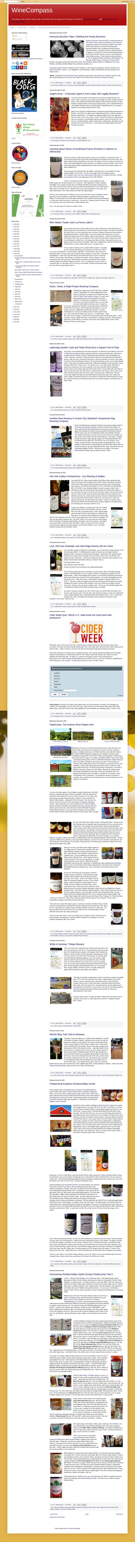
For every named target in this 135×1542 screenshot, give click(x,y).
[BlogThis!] (79, 83)
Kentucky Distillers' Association (112, 44)
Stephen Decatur (118, 444)
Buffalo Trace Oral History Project (68, 75)
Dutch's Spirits (82, 1398)
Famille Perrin (70, 232)
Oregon (56, 681)
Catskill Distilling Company (88, 1478)
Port (89, 140)
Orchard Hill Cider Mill (71, 1185)
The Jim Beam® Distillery (96, 58)
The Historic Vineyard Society (92, 558)
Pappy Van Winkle (55, 69)
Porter (74, 339)
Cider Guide (73, 704)
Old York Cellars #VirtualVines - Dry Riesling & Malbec (77, 476)
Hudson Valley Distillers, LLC (92, 1453)
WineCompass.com (91, 19)
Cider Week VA (62, 708)
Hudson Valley (54, 649)
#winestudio (80, 647)
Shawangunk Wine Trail (62, 919)
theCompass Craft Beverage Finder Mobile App (54, 27)
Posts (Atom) (61, 1517)
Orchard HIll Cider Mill (106, 1264)
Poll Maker (120, 695)
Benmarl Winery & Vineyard (61, 741)
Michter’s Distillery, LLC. (85, 64)
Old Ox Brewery (86, 1075)
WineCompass (32, 10)
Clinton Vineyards (78, 800)
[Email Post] (74, 82)
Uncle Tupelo (94, 312)
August (17, 286)
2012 (15, 309)
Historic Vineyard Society (69, 606)
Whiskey (84, 410)
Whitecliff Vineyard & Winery (61, 757)
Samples (32, 27)
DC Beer (59, 339)
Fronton (52, 194)
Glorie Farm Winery (63, 806)
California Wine (58, 606)
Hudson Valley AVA (96, 1264)
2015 (15, 251)
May (16, 294)
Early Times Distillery (85, 62)
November (18, 279)
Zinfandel (93, 606)
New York (57, 678)
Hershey (59, 1025)
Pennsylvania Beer (67, 1025)
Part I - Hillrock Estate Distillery (75, 1278)
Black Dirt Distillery (103, 1377)
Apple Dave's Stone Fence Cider (62, 1097)
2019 (15, 241)
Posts (16, 36)
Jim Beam (88, 85)
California (57, 673)
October (17, 282)
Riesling (87, 537)
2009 (15, 317)
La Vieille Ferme (79, 240)
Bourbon (56, 85)
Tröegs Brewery (75, 952)
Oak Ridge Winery (75, 573)
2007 (15, 322)
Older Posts (119, 1514)
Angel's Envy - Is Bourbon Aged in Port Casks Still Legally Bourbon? (84, 93)
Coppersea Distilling (56, 1439)
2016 (15, 249)
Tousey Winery (98, 826)
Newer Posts (53, 1514)
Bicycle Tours (60, 1075)
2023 (15, 231)
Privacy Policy (21, 27)
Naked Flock (82, 1095)
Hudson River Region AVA (86, 933)
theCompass (81, 321)
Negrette (83, 214)
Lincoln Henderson (71, 140)
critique (70, 68)
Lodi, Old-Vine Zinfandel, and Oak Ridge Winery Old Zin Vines (81, 546)
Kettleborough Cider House (113, 1254)
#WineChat (81, 157)
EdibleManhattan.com (70, 1301)
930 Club (95, 290)
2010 (15, 314)
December (18, 256)
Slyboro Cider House (66, 1256)
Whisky (88, 410)
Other (55, 687)
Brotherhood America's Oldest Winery (109, 759)
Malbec (78, 214)
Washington (57, 684)
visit (101, 1040)
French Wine (68, 214)
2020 (15, 239)
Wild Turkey (97, 60)
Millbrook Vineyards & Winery (82, 769)
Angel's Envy (96, 98)
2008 (15, 319)
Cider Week (67, 716)
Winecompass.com (55, 658)
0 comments (68, 82)
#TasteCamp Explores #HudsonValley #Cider (72, 1083)
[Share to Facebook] (83, 83)
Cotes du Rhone (58, 278)
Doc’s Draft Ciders (92, 1093)
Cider (62, 716)
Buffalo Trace (115, 68)
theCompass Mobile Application (74, 658)
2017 (15, 246)
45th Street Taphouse (100, 437)
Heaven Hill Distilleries (113, 58)
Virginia (116, 647)
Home (12, 27)
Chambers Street (72, 175)
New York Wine (54, 935)
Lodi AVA (78, 606)
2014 (15, 253)
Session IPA (105, 1075)
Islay (55, 410)
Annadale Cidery (54, 1256)
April (16, 296)
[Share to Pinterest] (85, 83)
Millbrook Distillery (55, 1365)
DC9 (99, 290)
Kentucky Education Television (95, 40)
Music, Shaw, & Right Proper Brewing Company (74, 286)
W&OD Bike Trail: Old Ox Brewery (67, 1034)
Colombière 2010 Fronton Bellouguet (78, 177)
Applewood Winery (68, 1264)
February (17, 301)
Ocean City (87, 467)
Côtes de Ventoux (65, 259)
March (17, 299)
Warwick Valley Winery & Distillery (78, 1091)
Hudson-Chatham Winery (95, 904)
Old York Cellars (83, 480)
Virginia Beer (111, 1075)
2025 (15, 226)
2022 (15, 234)
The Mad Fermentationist (99, 339)
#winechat (57, 214)
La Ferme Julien (82, 278)
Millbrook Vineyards (83, 741)
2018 (15, 244)
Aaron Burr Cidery (105, 1238)
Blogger (78, 1528)
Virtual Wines (102, 480)
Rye (96, 1075)
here (106, 50)
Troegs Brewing (76, 1025)
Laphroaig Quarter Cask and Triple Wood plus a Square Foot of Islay (84, 347)
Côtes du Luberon (101, 250)
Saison (99, 1075)
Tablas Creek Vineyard (97, 236)
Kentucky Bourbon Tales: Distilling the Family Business (77, 36)
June (16, 291)
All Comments (18, 39)
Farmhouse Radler (67, 339)
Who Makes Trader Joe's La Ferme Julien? (71, 222)
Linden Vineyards (79, 796)
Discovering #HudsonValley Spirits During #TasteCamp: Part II (81, 1274)
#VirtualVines (57, 537)
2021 (15, 236)
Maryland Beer (80, 467)
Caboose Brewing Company (58, 1065)
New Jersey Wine (70, 537)
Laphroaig (103, 351)
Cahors (66, 181)
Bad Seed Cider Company (106, 1105)
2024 (15, 229)
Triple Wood (78, 410)
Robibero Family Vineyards (58, 1101)
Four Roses (70, 85)
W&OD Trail (118, 1075)
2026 (15, 224)
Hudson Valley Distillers (112, 1507)
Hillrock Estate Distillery (80, 1280)
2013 (15, 307)
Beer (55, 339)
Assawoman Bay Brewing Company (85, 427)
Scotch (72, 410)
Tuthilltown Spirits (75, 1297)
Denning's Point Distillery (111, 1424)
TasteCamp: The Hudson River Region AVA (72, 724)
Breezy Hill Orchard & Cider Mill (86, 1256)
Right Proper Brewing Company (89, 296)
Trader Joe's (103, 228)
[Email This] (77, 83)
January (17, 304)
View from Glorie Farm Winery (112, 741)
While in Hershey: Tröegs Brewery (67, 944)
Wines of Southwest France (110, 157)
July (16, 289)
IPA (81, 1075)
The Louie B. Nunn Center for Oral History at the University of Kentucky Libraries (89, 77)
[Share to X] (81, 83)
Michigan (56, 676)
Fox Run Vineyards (103, 836)
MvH (66, 1528)
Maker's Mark (111, 85)
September (18, 284)
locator (115, 597)
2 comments (68, 275)
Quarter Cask (66, 410)
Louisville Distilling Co (82, 140)
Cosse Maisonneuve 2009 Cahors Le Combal (94, 175)
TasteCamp (62, 935)
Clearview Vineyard (55, 906)
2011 (15, 312)
